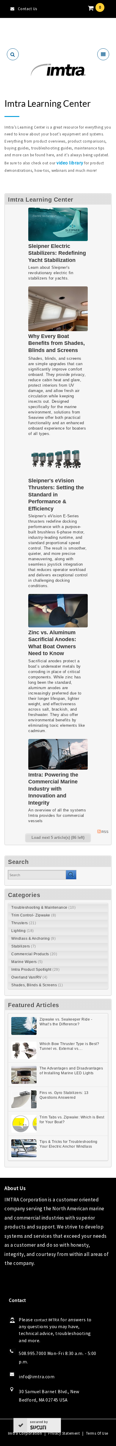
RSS (105, 832)
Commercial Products (34, 954)
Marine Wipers (27, 962)
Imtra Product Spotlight (35, 969)
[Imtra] (58, 69)
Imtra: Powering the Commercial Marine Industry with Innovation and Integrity (53, 789)
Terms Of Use (97, 1433)
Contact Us (27, 8)
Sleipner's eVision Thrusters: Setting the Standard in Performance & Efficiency (56, 495)
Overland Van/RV (29, 977)
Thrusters (23, 923)
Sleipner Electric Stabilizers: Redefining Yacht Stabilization (57, 253)
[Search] (71, 874)
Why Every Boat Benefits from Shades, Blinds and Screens (56, 343)
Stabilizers (23, 946)
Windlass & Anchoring (33, 938)
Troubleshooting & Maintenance (43, 907)
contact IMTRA (46, 1319)
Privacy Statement (64, 1433)
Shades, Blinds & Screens (37, 985)
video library (70, 163)
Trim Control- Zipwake (33, 915)
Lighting (22, 931)
